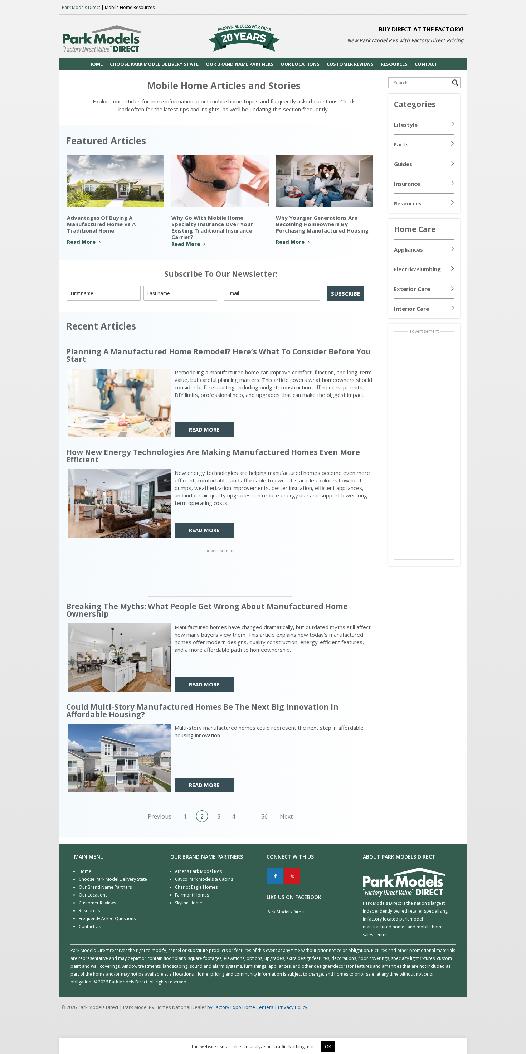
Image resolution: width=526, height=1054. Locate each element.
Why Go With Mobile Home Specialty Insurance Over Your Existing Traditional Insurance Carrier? (212, 227)
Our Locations (93, 895)
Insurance (407, 183)
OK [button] (328, 1047)
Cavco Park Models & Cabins (204, 879)
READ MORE (204, 429)
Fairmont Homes (192, 895)
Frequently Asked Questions (107, 918)
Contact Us (90, 926)
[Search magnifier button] (455, 83)
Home (85, 871)
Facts (401, 144)
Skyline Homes (189, 903)
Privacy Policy (292, 1007)
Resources (408, 203)
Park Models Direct (81, 7)
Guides (403, 163)
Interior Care (411, 308)
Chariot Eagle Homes (196, 887)
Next (286, 816)
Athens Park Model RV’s (198, 871)
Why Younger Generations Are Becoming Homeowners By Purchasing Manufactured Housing (322, 224)
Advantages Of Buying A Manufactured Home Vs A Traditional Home (101, 224)
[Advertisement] (220, 574)
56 (264, 816)
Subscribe (345, 293)
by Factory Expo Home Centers (240, 1007)
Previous (159, 816)
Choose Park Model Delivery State (113, 879)
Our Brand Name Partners (105, 887)
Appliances (408, 249)
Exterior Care (412, 288)
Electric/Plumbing (417, 269)
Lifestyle (406, 124)
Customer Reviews (97, 903)
